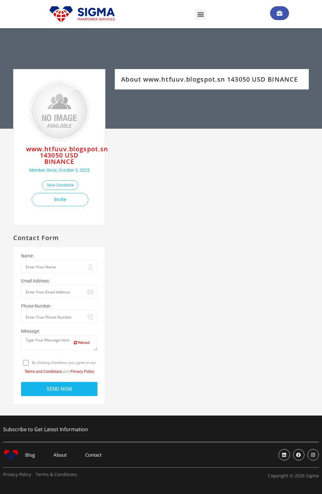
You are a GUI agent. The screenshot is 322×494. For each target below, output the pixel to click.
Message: (30, 331)
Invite (60, 199)
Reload (83, 343)
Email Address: (35, 280)
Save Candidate (60, 185)
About (60, 455)
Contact (93, 455)
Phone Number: (36, 306)
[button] (200, 14)
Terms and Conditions (43, 371)
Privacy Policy (82, 371)
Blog (30, 455)
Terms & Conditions (56, 474)
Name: (27, 255)
